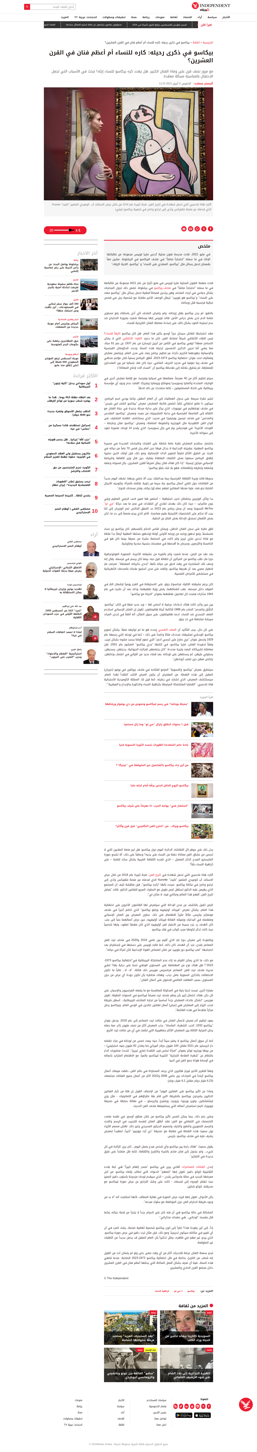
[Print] (184, 228)
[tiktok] (181, 1406)
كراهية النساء (162, 1291)
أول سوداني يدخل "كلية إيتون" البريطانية (71, 385)
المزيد (65, 17)
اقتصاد (187, 17)
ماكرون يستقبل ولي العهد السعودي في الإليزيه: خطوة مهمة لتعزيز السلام (67, 455)
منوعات (160, 17)
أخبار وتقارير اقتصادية (68, 319)
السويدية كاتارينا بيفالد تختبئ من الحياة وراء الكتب (187, 1338)
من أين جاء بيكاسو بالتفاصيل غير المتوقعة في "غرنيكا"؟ (152, 765)
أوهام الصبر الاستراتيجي (67, 546)
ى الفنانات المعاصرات (195, 1167)
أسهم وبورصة (71, 354)
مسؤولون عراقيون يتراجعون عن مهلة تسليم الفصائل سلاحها (120, 25)
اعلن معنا (161, 1424)
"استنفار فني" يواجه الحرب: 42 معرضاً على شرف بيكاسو (152, 806)
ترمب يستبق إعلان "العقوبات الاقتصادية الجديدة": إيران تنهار (71, 483)
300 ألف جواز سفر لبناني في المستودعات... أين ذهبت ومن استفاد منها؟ (61, 307)
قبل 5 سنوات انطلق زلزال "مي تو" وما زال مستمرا (156, 724)
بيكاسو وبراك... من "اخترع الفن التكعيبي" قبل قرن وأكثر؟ (152, 826)
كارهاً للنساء (113, 333)
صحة (134, 17)
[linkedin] (186, 1406)
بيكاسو (191, 1291)
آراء (200, 17)
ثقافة (173, 17)
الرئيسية (208, 42)
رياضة (146, 17)
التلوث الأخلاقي (132, 338)
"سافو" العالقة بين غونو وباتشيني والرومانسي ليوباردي (130, 1375)
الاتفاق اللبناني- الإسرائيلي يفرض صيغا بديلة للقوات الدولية (62, 569)
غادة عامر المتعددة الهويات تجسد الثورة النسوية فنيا (153, 745)
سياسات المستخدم (156, 1400)
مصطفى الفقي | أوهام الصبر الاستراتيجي (72, 511)
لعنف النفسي (167, 629)
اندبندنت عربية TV (85, 17)
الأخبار (226, 17)
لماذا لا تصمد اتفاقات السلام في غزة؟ (64, 634)
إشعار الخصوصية (157, 1406)
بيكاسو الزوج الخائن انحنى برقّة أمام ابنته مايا (159, 785)
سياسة (212, 17)
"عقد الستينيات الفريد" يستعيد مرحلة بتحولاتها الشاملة (133, 1338)
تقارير (75, 300)
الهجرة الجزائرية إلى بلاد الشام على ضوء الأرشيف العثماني (189, 1375)
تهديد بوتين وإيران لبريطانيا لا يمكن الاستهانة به (63, 591)
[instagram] (198, 1406)
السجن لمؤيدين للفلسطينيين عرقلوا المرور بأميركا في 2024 (186, 25)
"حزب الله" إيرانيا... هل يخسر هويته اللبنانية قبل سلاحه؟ (69, 441)
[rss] (175, 1406)
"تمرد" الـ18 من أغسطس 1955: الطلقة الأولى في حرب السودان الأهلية (62, 614)
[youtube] (192, 1406)
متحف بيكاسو (162, 288)
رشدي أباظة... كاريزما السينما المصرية (67, 495)
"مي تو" (109, 503)
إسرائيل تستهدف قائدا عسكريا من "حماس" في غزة (69, 427)
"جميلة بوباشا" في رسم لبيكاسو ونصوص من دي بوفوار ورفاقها (146, 704)
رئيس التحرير (159, 1412)
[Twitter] (203, 1406)
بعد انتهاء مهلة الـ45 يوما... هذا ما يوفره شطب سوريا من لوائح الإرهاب (68, 399)
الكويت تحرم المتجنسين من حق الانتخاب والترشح (71, 469)
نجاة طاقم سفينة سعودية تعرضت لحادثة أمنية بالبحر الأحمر (62, 287)
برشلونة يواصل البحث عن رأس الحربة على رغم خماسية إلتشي (61, 267)
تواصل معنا (160, 1418)
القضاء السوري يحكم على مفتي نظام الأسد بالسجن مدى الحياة (52, 25)
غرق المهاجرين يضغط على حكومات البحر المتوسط (62, 343)
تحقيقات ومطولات (114, 17)
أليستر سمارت (203, 83)
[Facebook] (209, 1406)
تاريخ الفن (155, 875)
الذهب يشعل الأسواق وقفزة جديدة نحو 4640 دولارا (68, 413)
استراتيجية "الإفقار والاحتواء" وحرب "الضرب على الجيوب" (64, 655)
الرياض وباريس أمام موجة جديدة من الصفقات (62, 325)
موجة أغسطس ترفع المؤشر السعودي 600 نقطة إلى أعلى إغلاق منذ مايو (61, 362)
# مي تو (178, 1291)
